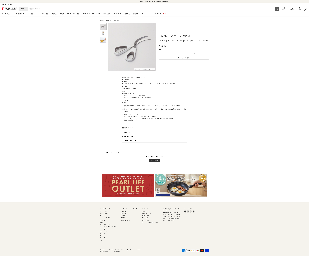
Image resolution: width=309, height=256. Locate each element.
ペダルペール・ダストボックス (91, 14)
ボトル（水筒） (104, 229)
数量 (160, 49)
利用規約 (139, 250)
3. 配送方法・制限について (129, 140)
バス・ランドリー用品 (73, 14)
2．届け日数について (128, 136)
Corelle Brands (146, 14)
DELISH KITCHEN (125, 220)
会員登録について (146, 213)
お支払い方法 (145, 215)
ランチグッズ (118, 14)
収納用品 (54, 14)
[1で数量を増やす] (173, 53)
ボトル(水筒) (107, 14)
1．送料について (126, 132)
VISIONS (123, 213)
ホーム (102, 20)
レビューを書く (154, 160)
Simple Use (163, 41)
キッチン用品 (6, 14)
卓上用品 (31, 14)
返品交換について (131, 250)
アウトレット (167, 14)
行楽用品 (127, 14)
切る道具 (179, 41)
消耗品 (62, 14)
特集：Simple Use (196, 41)
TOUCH (123, 218)
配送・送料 (145, 218)
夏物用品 (136, 14)
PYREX (123, 215)
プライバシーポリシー (120, 250)
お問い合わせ (145, 220)
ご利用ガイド (145, 211)
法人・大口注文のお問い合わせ (150, 222)
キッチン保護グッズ (19, 14)
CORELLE (123, 211)
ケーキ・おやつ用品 (43, 14)
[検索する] (277, 9)
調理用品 (205, 41)
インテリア (157, 14)
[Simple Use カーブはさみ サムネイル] (103, 26)
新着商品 (186, 41)
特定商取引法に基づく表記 (106, 250)
